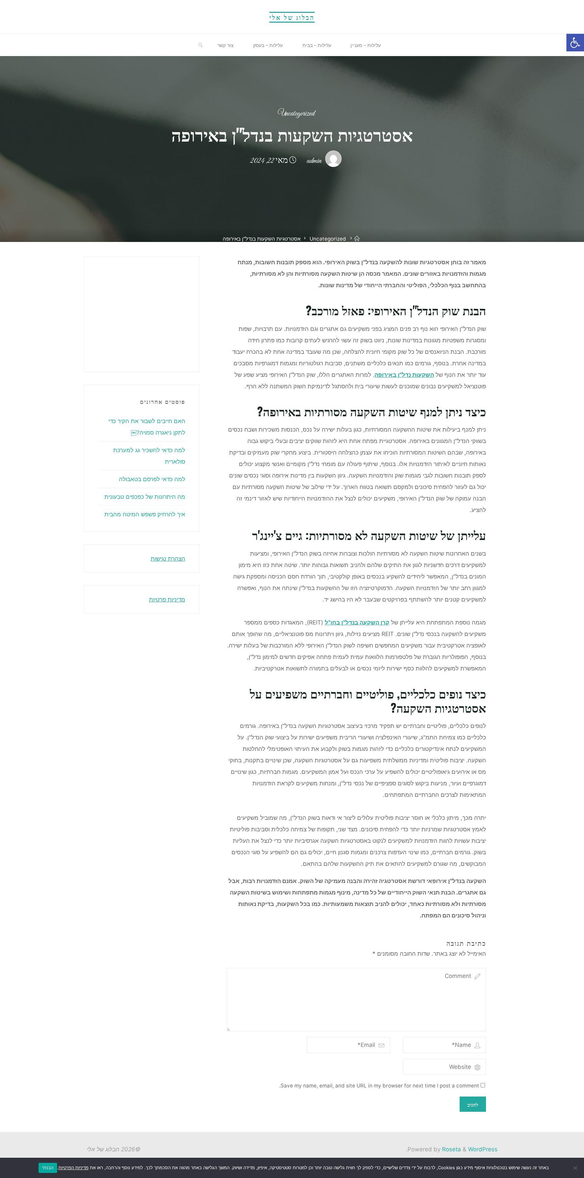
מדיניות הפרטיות (73, 1167)
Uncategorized (296, 113)
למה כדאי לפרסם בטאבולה (152, 479)
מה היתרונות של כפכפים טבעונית (144, 496)
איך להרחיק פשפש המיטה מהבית (144, 514)
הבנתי (47, 1167)
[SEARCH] (200, 45)
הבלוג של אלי (292, 17)
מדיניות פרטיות (167, 599)
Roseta (450, 1149)
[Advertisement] (92, 312)
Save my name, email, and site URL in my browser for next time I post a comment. (379, 1085)
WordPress (482, 1149)
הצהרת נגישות (168, 558)
